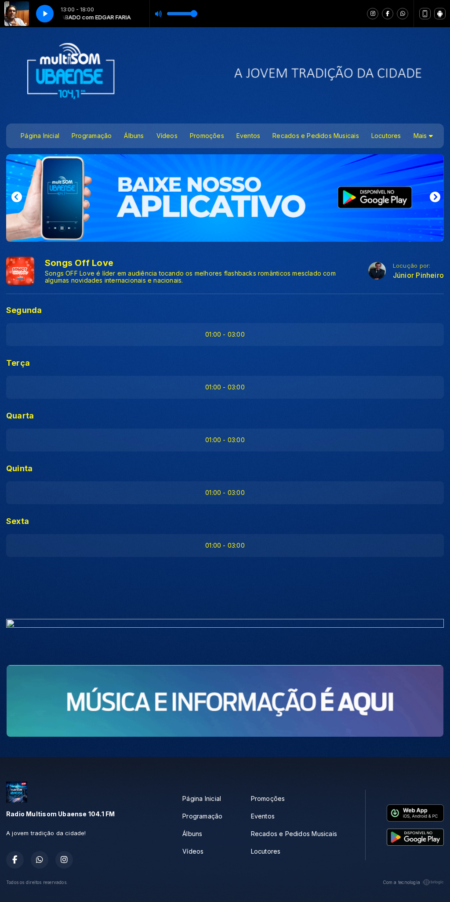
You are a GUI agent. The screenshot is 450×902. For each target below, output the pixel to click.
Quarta (20, 415)
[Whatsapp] (402, 13)
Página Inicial (40, 135)
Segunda (24, 310)
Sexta (17, 521)
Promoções (207, 135)
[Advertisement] (225, 591)
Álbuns (134, 135)
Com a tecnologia (401, 882)
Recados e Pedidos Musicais (315, 135)
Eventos (248, 135)
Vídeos (167, 135)
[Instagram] (372, 13)
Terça (18, 362)
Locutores (386, 135)
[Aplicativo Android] (440, 13)
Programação (92, 135)
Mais (421, 135)
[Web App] (425, 13)
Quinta (19, 468)
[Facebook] (387, 13)
